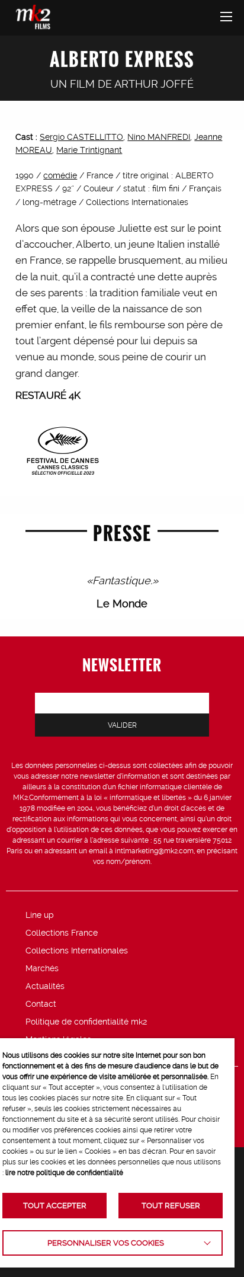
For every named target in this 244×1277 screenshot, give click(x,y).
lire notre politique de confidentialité (64, 1173)
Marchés (42, 968)
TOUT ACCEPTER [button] (54, 1205)
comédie (60, 175)
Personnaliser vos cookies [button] (105, 1242)
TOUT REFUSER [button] (171, 1205)
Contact (40, 1004)
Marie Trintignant (89, 150)
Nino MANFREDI (158, 137)
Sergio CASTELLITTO (81, 137)
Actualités (45, 986)
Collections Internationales (76, 950)
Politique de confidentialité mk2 (86, 1021)
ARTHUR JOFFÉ (154, 84)
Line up (39, 915)
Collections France (61, 932)
